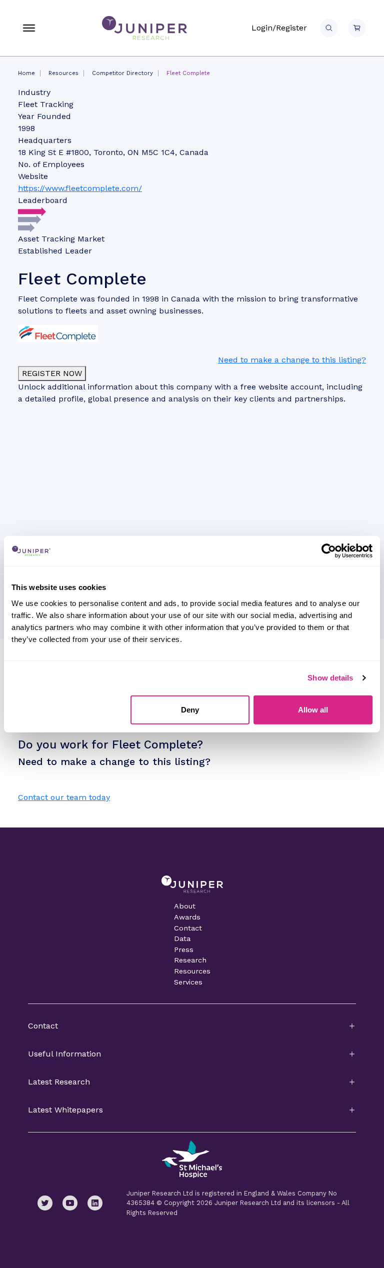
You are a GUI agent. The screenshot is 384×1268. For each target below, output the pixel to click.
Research (190, 960)
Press (184, 950)
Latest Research (59, 1081)
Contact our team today (64, 797)
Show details (330, 678)
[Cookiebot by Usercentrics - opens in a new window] (328, 551)
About (185, 906)
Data (182, 938)
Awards (187, 917)
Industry (34, 92)
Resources (63, 73)
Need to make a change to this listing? (292, 359)
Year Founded (44, 116)
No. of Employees (51, 164)
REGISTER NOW (52, 373)
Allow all (313, 709)
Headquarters (45, 140)
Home (26, 73)
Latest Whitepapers (65, 1109)
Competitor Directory (122, 73)
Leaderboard (43, 200)
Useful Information (64, 1053)
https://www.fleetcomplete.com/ (80, 188)
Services (188, 982)
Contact (188, 928)
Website (33, 176)
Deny (190, 709)
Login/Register (279, 27)
